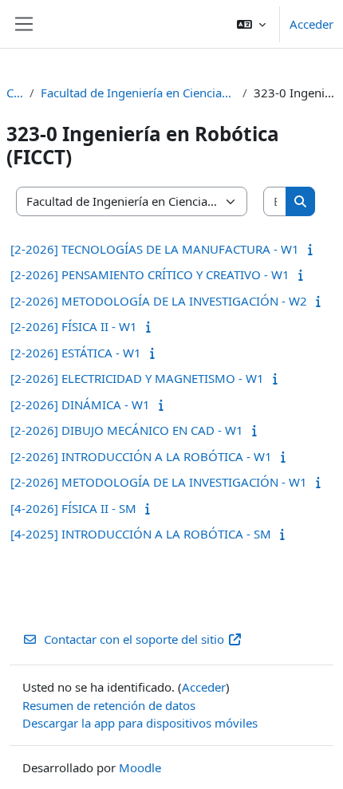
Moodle (140, 767)
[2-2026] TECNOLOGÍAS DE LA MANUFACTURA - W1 (154, 249)
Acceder (311, 24)
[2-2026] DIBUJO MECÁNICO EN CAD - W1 (126, 430)
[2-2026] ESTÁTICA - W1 (75, 353)
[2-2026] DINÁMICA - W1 (80, 404)
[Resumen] (314, 249)
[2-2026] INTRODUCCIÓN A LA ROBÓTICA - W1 (141, 456)
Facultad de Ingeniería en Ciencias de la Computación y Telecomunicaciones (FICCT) (138, 93)
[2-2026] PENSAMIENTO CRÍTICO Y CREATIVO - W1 (150, 274)
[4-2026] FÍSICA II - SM (73, 508)
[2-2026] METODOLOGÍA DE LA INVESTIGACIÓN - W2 (158, 301)
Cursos (14, 93)
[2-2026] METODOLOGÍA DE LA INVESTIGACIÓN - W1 (158, 482)
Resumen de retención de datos (108, 705)
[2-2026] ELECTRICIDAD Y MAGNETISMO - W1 (137, 378)
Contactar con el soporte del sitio (134, 639)
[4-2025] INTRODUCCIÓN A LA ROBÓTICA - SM (140, 534)
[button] (251, 24)
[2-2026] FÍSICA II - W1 (73, 326)
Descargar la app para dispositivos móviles (140, 723)
